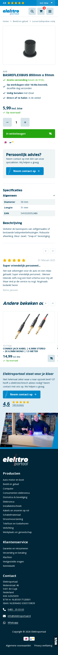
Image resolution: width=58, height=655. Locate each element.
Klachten (7, 557)
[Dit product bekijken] (29, 327)
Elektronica (8, 501)
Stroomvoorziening (13, 519)
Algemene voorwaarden (18, 645)
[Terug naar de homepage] (11, 11)
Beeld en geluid (20, 21)
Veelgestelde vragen (13, 561)
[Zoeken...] (32, 11)
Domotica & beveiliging (15, 497)
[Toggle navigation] (49, 11)
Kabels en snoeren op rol (16, 510)
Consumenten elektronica (16, 492)
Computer (8, 488)
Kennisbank (9, 565)
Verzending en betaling (14, 552)
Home (6, 21)
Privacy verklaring (43, 645)
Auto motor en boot (13, 479)
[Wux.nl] (55, 641)
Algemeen (10, 195)
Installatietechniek (12, 505)
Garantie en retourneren (15, 548)
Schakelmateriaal (12, 514)
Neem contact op (21, 394)
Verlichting (8, 527)
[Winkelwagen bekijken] (41, 11)
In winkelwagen (16, 133)
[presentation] (45, 250)
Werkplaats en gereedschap (17, 532)
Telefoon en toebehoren (16, 523)
